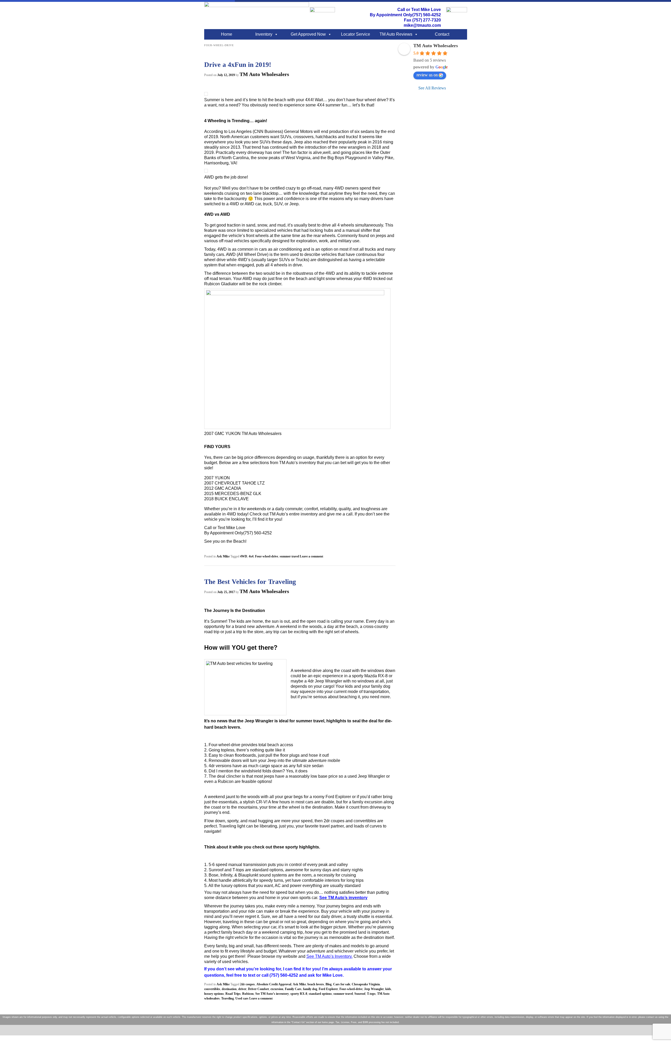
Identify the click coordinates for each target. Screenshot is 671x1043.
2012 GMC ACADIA (222, 488)
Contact (442, 34)
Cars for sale (341, 984)
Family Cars (293, 989)
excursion (276, 989)
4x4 (251, 556)
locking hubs (321, 230)
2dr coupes (247, 984)
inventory (309, 514)
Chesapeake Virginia (366, 984)
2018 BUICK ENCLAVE (226, 499)
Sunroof (359, 994)
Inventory (263, 34)
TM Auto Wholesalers (264, 74)
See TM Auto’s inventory (272, 994)
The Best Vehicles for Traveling (250, 581)
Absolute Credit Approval (273, 984)
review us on (427, 75)
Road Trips (233, 994)
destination (229, 989)
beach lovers (315, 984)
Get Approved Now (308, 34)
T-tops (371, 994)
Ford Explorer (328, 989)
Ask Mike (223, 556)
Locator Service (355, 34)
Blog (329, 984)
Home (226, 34)
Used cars (241, 998)
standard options (320, 994)
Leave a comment (311, 556)
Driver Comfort (258, 989)
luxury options (214, 994)
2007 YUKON (217, 478)
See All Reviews (432, 88)
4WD (243, 556)
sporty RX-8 (298, 994)
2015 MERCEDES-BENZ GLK (232, 493)
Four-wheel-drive (266, 556)
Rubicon (248, 994)
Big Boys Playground (346, 157)
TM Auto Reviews (396, 34)
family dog (310, 989)
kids (388, 989)
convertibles (212, 989)
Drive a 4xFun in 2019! (237, 64)
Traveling (227, 998)
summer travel (289, 556)
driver (242, 989)
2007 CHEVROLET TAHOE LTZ (234, 483)
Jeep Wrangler (374, 989)
